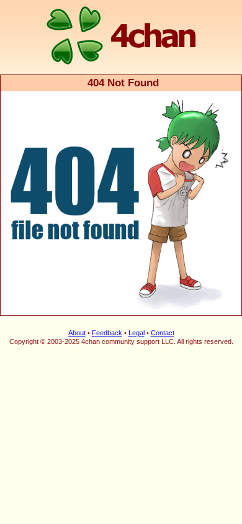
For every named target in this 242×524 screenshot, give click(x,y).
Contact (162, 333)
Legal (136, 333)
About (77, 333)
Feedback (107, 333)
